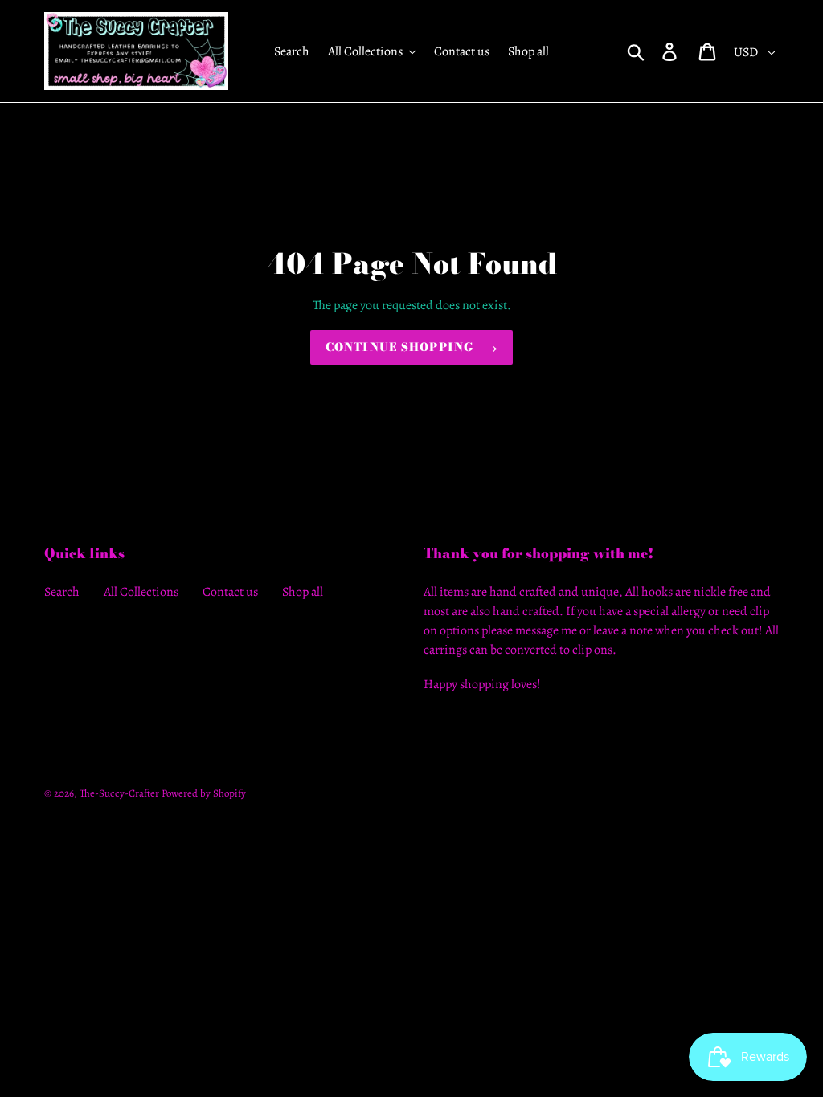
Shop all (302, 592)
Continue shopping (399, 347)
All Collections (141, 592)
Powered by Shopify (204, 793)
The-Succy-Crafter (119, 793)
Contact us (230, 592)
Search (62, 592)
